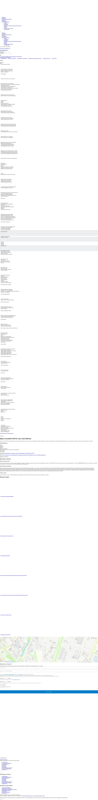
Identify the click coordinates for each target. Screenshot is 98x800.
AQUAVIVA (6, 23)
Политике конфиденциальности (27, 795)
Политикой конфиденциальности (9, 674)
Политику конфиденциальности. (16, 679)
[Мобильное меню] (0, 31)
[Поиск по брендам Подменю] (8, 22)
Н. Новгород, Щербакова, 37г (5, 48)
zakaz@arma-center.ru (9, 56)
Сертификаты (4, 36)
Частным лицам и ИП (6, 792)
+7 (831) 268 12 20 (3, 56)
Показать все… (4, 769)
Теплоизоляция (4, 762)
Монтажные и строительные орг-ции (35, 58)
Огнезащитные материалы (6, 763)
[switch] (6, 678)
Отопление (4, 779)
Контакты (3, 17)
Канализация (4, 766)
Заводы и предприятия (12, 58)
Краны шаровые (22, 453)
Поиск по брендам (5, 21)
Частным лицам (3, 58)
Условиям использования (37, 795)
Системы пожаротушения (6, 768)
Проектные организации (6, 790)
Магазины (4, 18)
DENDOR (6, 24)
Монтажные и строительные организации (9, 789)
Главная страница (3, 433)
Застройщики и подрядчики (22, 58)
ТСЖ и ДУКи (54, 58)
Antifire (5, 38)
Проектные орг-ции (46, 58)
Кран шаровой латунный (29, 453)
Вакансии (3, 35)
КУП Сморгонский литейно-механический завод (12, 25)
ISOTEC (5, 26)
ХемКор (5, 27)
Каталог (2, 52)
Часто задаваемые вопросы (6, 19)
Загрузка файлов (3, 684)
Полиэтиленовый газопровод (7, 767)
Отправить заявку (49, 691)
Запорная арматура (10, 433)
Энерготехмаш (6, 29)
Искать (1, 53)
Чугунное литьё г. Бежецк (8, 28)
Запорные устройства (15, 453)
